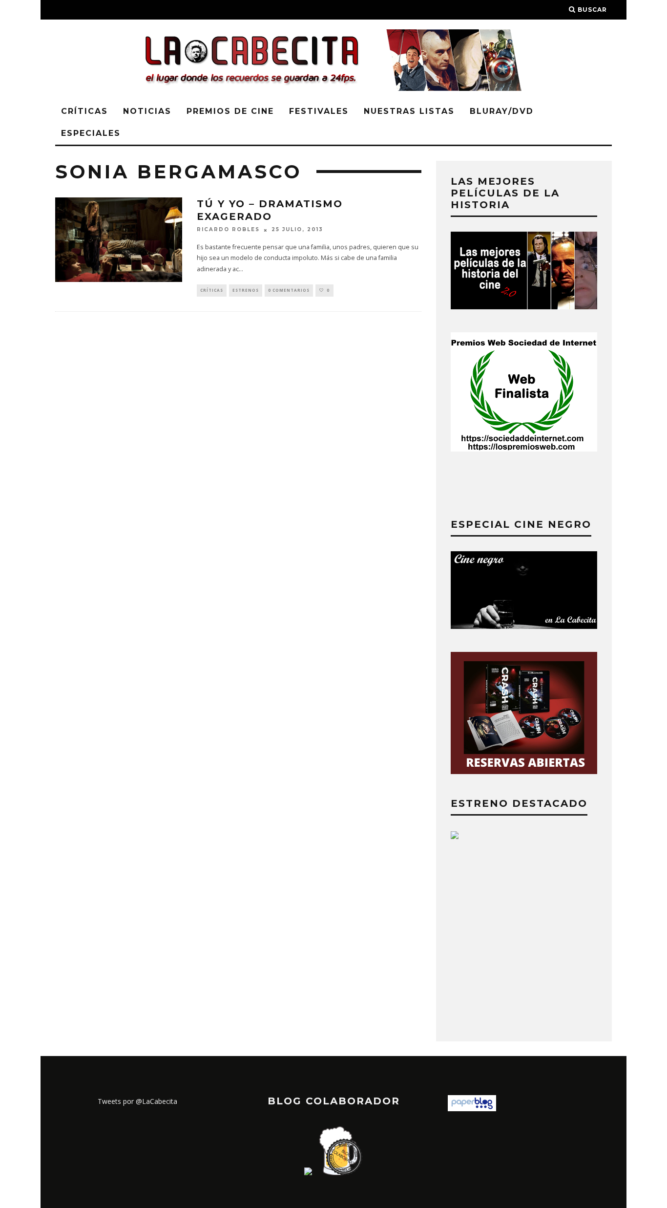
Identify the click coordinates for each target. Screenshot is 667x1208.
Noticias (147, 111)
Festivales (319, 111)
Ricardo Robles (228, 230)
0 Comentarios (289, 290)
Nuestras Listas (409, 111)
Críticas (84, 111)
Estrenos (245, 290)
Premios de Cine (230, 111)
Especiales (91, 133)
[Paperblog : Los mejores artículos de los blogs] (472, 1108)
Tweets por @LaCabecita (137, 1101)
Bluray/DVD (502, 111)
